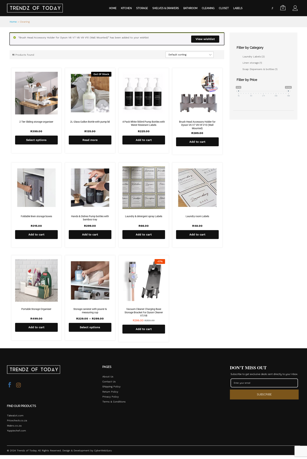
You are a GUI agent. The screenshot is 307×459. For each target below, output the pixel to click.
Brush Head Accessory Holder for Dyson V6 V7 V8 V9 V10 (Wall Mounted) (197, 125)
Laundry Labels (254, 56)
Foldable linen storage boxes (36, 216)
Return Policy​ (110, 391)
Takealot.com (15, 415)
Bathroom (190, 8)
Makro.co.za (14, 425)
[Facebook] (9, 385)
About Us (107, 376)
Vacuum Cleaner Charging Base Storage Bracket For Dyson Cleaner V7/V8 (144, 312)
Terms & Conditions (114, 401)
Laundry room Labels (197, 216)
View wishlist (205, 39)
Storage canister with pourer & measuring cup (90, 311)
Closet (224, 8)
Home (113, 8)
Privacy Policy (110, 396)
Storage (142, 8)
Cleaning (208, 8)
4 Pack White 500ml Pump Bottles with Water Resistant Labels (143, 123)
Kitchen (126, 8)
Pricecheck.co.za (17, 420)
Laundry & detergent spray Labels (143, 216)
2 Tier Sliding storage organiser (36, 121)
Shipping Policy (111, 386)
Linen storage (252, 62)
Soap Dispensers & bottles (260, 69)
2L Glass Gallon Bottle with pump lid (90, 121)
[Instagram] (18, 385)
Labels (238, 8)
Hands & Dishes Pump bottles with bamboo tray (90, 218)
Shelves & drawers (165, 8)
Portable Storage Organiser (36, 309)
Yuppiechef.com (16, 430)
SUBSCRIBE (264, 394)
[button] (143, 140)
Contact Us (109, 381)
